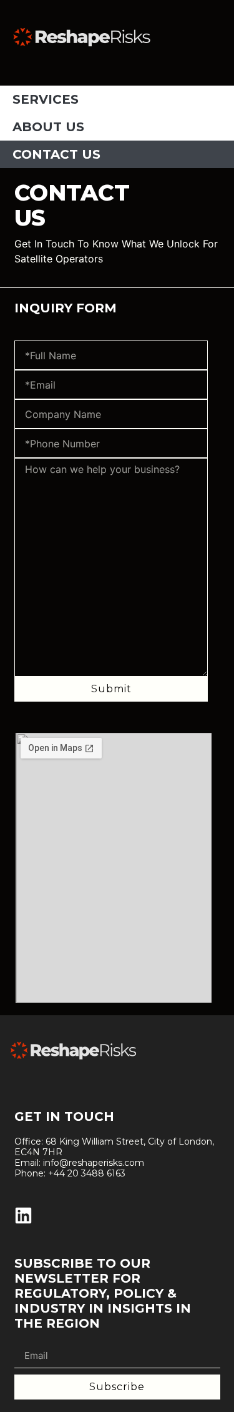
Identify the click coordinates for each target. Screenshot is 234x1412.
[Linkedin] (23, 1215)
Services (45, 99)
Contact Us (56, 154)
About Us (48, 126)
